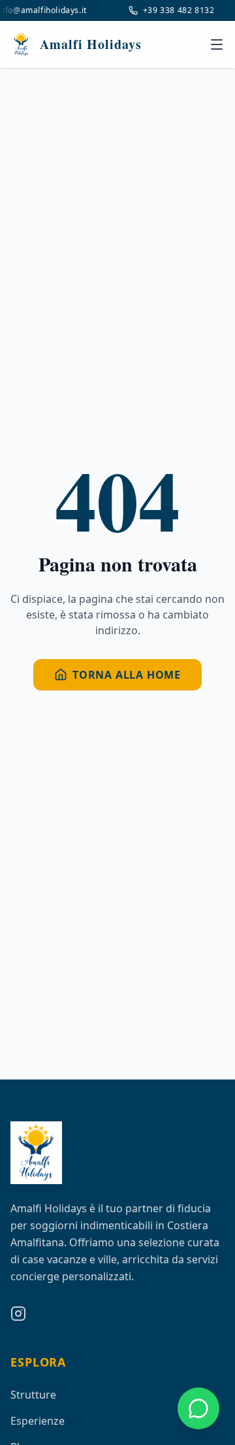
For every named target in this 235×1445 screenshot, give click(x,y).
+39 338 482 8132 (177, 10)
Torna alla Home (126, 675)
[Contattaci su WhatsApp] (198, 1408)
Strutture (33, 1394)
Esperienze (37, 1421)
